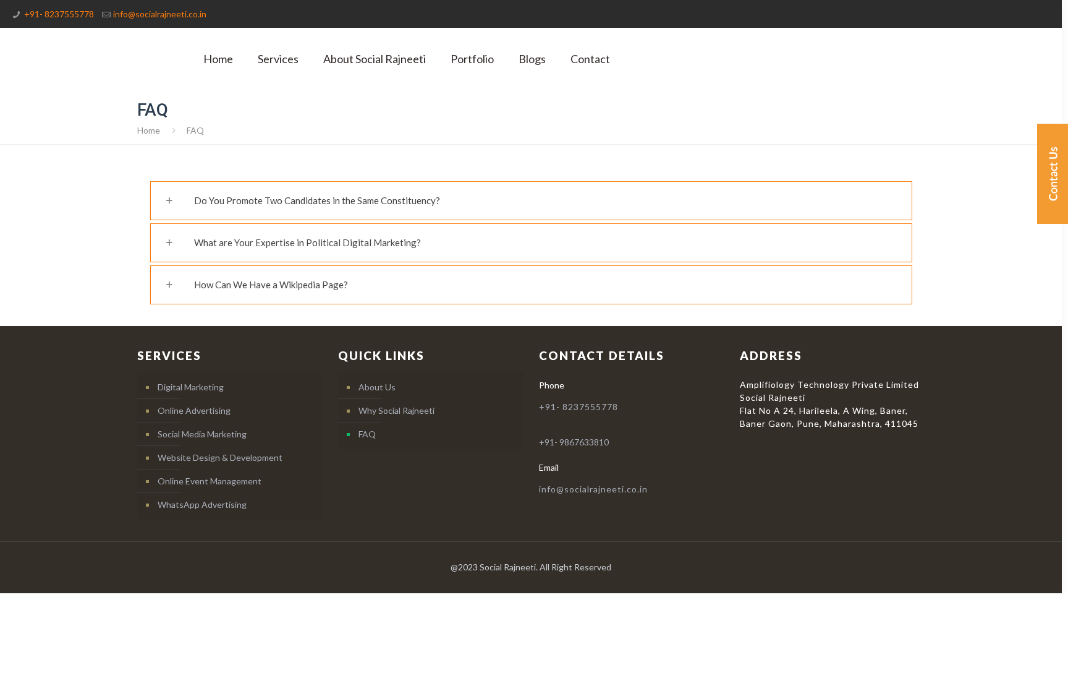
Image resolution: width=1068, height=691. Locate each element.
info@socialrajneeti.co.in (159, 14)
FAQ (367, 434)
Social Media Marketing (202, 434)
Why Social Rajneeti (396, 410)
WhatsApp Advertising (202, 504)
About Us (377, 387)
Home (148, 130)
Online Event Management (209, 481)
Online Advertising (194, 410)
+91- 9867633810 (574, 442)
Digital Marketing (191, 387)
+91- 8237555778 (59, 14)
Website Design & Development (220, 457)
